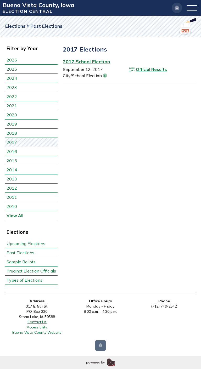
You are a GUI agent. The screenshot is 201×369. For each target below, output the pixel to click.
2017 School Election (86, 62)
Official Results (151, 69)
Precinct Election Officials (31, 271)
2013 (12, 178)
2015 (12, 160)
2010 (12, 206)
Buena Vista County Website (37, 332)
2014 (12, 169)
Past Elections (20, 252)
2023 (12, 87)
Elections (15, 26)
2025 (12, 69)
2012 (12, 188)
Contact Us (37, 322)
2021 (12, 105)
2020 (12, 114)
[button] (192, 7)
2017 (12, 142)
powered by (95, 362)
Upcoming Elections (26, 243)
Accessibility (37, 327)
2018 (12, 133)
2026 (12, 60)
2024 (12, 78)
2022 (12, 96)
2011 (12, 197)
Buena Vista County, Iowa (38, 5)
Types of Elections (24, 280)
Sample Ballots (21, 261)
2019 (12, 124)
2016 (12, 151)
